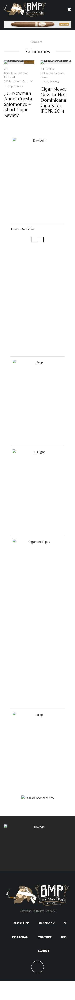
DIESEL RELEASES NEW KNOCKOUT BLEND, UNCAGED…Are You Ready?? (44, 300)
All (5, 68)
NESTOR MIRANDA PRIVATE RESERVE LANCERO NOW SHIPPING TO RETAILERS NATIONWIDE (46, 255)
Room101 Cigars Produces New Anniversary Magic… (42, 321)
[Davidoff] (37, 23)
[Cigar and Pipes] (37, 542)
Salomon (27, 81)
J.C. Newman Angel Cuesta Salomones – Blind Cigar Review (18, 104)
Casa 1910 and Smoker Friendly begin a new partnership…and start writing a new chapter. (44, 279)
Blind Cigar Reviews (16, 73)
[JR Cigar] (37, 452)
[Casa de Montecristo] (37, 798)
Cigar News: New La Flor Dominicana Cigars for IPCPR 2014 (53, 100)
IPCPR (50, 68)
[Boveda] (37, 827)
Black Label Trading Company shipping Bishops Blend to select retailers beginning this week (44, 344)
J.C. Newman (12, 81)
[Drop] (37, 362)
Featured (9, 76)
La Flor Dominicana (52, 73)
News (44, 76)
